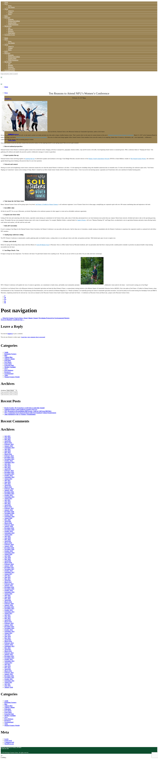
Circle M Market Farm (42, 244)
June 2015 (7, 617)
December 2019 (9, 528)
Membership (8, 26)
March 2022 (8, 487)
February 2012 (9, 672)
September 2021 (9, 497)
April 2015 (7, 620)
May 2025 (7, 439)
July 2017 (7, 575)
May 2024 (7, 452)
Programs (11, 19)
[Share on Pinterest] (5, 303)
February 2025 (9, 444)
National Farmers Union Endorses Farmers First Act (20, 409)
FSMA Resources (13, 24)
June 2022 (7, 482)
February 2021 (9, 508)
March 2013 (8, 651)
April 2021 (7, 505)
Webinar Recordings (14, 21)
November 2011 (9, 677)
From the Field (9, 365)
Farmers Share (12, 23)
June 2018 (7, 557)
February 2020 (9, 525)
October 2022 (8, 475)
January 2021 (8, 510)
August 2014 (8, 633)
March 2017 (8, 582)
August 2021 (8, 498)
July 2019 (7, 536)
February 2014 (9, 643)
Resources (7, 372)
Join (9, 28)
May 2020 (7, 520)
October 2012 (8, 659)
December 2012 (9, 656)
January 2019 (8, 546)
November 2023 (9, 459)
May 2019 (7, 539)
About (6, 9)
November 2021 (9, 493)
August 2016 (8, 594)
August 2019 (8, 534)
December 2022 (9, 472)
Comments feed (9, 742)
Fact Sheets (11, 7)
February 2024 (9, 456)
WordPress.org (9, 744)
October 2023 (8, 461)
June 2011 (7, 685)
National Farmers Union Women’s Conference (121, 135)
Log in (6, 739)
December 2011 (9, 676)
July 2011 (7, 684)
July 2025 (7, 436)
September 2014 (9, 631)
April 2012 (7, 669)
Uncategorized (8, 373)
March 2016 (8, 602)
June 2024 (7, 451)
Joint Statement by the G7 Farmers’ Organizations (20, 414)
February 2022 (9, 488)
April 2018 (7, 561)
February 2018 (9, 564)
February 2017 (9, 584)
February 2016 (9, 603)
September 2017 (9, 572)
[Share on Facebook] (4, 296)
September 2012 (9, 661)
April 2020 (7, 521)
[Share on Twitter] (5, 298)
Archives (3, 390)
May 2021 (7, 503)
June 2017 (7, 577)
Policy (10, 14)
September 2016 (9, 592)
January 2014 (8, 644)
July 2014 (7, 635)
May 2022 (7, 484)
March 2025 (8, 442)
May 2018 (7, 559)
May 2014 (7, 638)
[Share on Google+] (5, 299)
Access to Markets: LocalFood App (12, 319)
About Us (11, 10)
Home (6, 2)
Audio (6, 352)
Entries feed (8, 740)
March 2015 (8, 621)
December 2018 (9, 548)
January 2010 (8, 687)
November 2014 (9, 628)
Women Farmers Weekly (12, 377)
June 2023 (7, 465)
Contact (10, 12)
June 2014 (7, 636)
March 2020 (8, 523)
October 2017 (8, 571)
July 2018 (7, 556)
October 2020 (8, 515)
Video (6, 375)
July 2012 (7, 664)
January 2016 (8, 605)
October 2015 (8, 610)
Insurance (11, 31)
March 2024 (8, 454)
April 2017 (7, 580)
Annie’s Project (81, 220)
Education (7, 17)
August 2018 (8, 554)
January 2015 (8, 625)
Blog (84, 98)
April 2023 (7, 469)
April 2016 (7, 600)
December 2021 (9, 492)
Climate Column (9, 359)
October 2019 (8, 531)
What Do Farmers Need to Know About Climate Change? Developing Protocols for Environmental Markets (35, 318)
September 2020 (9, 516)
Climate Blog (8, 357)
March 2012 (8, 671)
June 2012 (7, 666)
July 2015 (7, 615)
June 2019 (7, 538)
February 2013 (9, 653)
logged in (10, 333)
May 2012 (7, 667)
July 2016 (7, 595)
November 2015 (9, 608)
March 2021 (8, 506)
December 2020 (9, 511)
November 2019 (9, 529)
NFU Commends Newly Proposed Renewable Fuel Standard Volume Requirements (30, 413)
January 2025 (8, 446)
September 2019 (9, 533)
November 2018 (9, 549)
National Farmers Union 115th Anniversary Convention (31, 137)
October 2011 (8, 679)
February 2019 (9, 544)
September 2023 (9, 462)
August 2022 (8, 479)
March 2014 (8, 641)
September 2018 (9, 552)
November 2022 (9, 474)
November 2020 (9, 513)
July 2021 (7, 500)
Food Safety (8, 364)
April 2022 (7, 485)
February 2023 (9, 470)
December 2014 (9, 626)
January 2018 (8, 566)
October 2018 (8, 551)
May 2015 (7, 618)
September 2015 (9, 612)
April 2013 (7, 649)
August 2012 (8, 662)
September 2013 (9, 646)
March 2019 (8, 543)
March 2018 (8, 562)
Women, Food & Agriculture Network (98, 158)
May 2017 (7, 579)
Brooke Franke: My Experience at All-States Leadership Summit (24, 408)
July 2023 (7, 464)
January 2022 (8, 490)
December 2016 (9, 587)
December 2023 (9, 457)
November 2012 (9, 658)
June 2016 (7, 597)
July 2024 (7, 449)
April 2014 (7, 639)
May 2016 (7, 598)
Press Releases (8, 370)
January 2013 (8, 654)
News (6, 4)
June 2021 (7, 502)
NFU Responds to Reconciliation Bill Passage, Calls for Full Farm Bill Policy (28, 411)
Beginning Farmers (10, 354)
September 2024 (9, 447)
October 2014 (8, 630)
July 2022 (7, 480)
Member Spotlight (10, 367)
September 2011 (9, 681)
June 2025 (7, 438)
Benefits (10, 29)
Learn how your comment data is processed (33, 337)
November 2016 (9, 589)
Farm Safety (11, 33)
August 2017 (8, 574)
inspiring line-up (29, 158)
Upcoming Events (9, 35)
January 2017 (8, 585)
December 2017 (9, 567)
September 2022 (9, 477)
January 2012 (8, 674)
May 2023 (7, 467)
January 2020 (8, 526)
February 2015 (9, 623)
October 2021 (8, 495)
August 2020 (8, 518)
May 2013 (7, 648)
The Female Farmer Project (138, 158)
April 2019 (7, 541)
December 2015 (9, 607)
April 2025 (7, 441)
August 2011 (8, 682)
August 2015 (8, 613)
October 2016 (8, 590)
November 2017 (9, 569)
